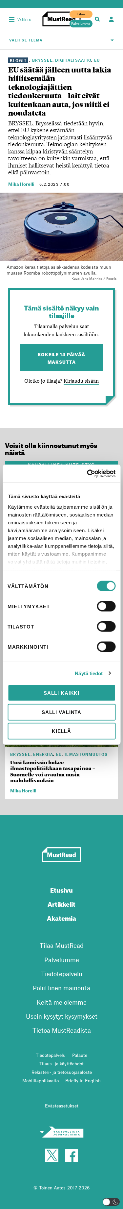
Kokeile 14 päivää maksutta (61, 357)
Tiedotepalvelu (61, 974)
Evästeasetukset (61, 1105)
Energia (43, 754)
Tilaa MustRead (62, 945)
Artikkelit (61, 903)
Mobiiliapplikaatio (40, 1080)
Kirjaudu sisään (81, 380)
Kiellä (61, 731)
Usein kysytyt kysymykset (61, 1016)
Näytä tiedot (89, 673)
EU (97, 60)
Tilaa (81, 14)
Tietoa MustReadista (61, 1030)
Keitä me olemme (62, 1002)
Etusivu (61, 889)
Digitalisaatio (73, 60)
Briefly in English (83, 1080)
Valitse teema (26, 40)
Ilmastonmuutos (86, 754)
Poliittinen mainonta (61, 988)
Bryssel (42, 60)
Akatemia (61, 917)
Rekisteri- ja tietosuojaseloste (61, 1072)
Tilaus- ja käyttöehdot (61, 1063)
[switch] (106, 606)
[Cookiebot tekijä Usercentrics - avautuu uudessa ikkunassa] (87, 473)
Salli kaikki (61, 693)
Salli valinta (61, 712)
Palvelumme (81, 23)
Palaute (79, 1055)
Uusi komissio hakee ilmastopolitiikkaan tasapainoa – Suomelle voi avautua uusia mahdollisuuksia (52, 771)
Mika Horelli (21, 184)
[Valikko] (11, 19)
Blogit (18, 60)
